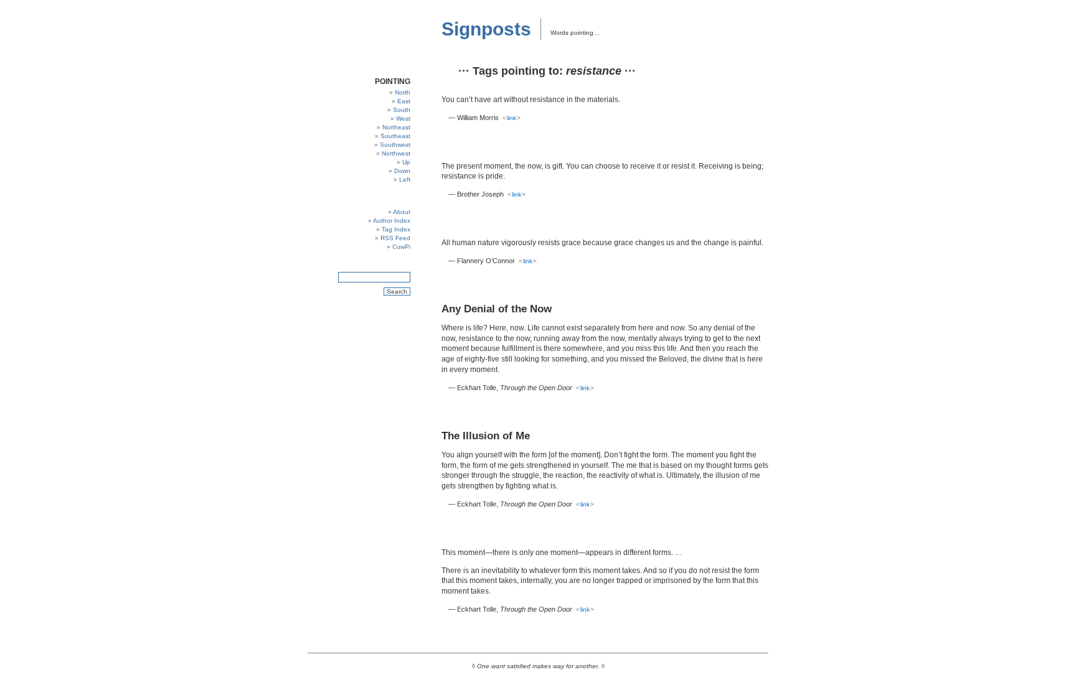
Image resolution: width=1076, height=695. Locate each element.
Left (404, 179)
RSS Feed (395, 238)
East (403, 101)
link (511, 117)
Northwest (396, 153)
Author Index (391, 220)
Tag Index (396, 229)
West (403, 118)
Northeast (396, 127)
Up (406, 162)
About (401, 211)
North (402, 92)
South (401, 109)
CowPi (401, 246)
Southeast (395, 136)
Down (402, 170)
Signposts (486, 29)
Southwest (395, 144)
